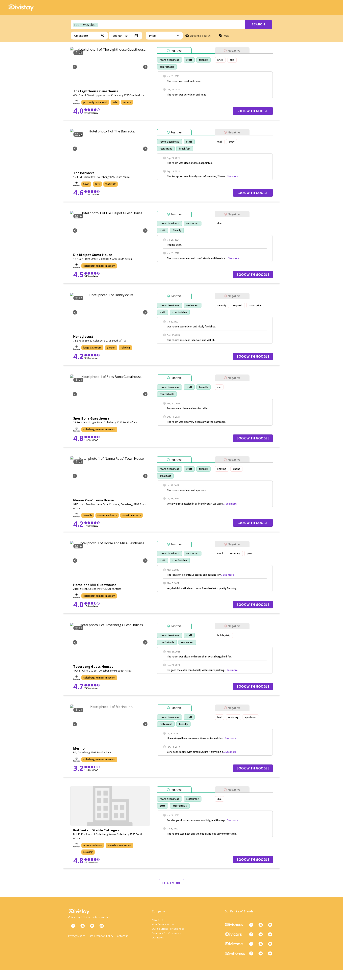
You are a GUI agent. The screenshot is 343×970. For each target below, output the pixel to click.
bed (219, 717)
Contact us (122, 936)
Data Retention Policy (100, 936)
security (221, 305)
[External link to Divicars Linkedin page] (260, 934)
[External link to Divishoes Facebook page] (251, 924)
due (232, 60)
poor (249, 553)
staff (189, 60)
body (231, 141)
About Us (157, 920)
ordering (235, 553)
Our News (158, 937)
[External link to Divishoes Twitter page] (270, 924)
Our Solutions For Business (168, 928)
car (219, 387)
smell (220, 553)
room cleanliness (169, 60)
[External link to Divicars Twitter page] (270, 934)
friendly (203, 60)
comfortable (167, 67)
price (220, 60)
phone (236, 469)
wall (219, 141)
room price (255, 305)
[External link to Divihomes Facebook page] (251, 953)
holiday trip (223, 635)
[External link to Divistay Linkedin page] (82, 925)
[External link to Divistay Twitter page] (92, 925)
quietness (250, 717)
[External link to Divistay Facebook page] (73, 925)
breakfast (184, 148)
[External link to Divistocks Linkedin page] (260, 944)
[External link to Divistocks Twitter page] (270, 944)
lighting (221, 469)
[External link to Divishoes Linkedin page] (260, 924)
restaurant (166, 148)
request (237, 305)
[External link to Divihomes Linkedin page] (260, 953)
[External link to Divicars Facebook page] (251, 934)
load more (171, 883)
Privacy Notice (76, 936)
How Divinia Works (163, 924)
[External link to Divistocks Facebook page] (251, 944)
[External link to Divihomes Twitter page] (270, 953)
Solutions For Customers (166, 933)
